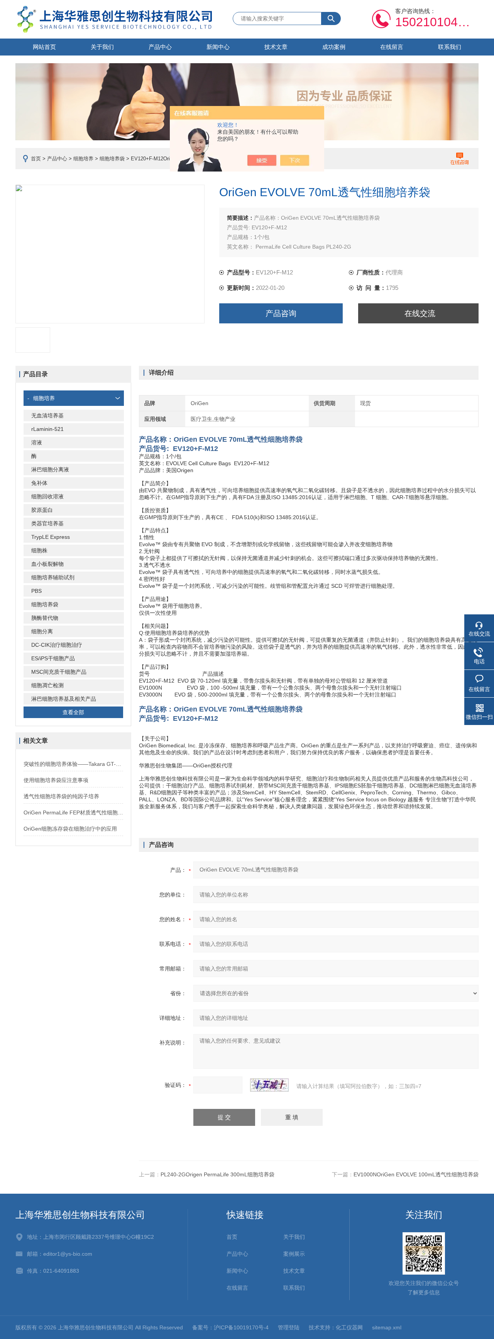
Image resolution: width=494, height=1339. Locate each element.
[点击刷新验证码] (269, 1085)
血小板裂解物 (47, 564)
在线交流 (419, 313)
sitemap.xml (386, 1327)
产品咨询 (281, 313)
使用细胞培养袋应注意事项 (56, 780)
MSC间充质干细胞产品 (58, 672)
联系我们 (449, 47)
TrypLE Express (50, 537)
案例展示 (294, 1254)
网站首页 (44, 47)
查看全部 (73, 712)
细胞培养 (83, 158)
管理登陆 (288, 1327)
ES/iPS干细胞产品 (53, 658)
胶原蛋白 (42, 510)
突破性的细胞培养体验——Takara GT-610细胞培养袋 (73, 764)
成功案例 (333, 47)
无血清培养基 (47, 415)
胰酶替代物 (44, 618)
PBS (36, 591)
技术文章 (276, 47)
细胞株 (39, 550)
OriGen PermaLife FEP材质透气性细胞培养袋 (73, 812)
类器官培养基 (47, 523)
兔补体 (39, 483)
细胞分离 (42, 631)
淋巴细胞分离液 (50, 469)
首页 (36, 158)
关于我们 (102, 47)
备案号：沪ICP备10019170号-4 (230, 1327)
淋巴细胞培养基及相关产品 (63, 699)
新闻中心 (218, 47)
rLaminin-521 (47, 429)
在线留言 (391, 47)
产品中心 (160, 47)
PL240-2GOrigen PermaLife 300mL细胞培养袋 (217, 1174)
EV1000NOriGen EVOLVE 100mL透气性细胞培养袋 (416, 1174)
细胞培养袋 (112, 158)
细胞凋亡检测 (47, 685)
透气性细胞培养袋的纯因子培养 (61, 796)
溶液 (36, 442)
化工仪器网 (349, 1327)
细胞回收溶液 (47, 496)
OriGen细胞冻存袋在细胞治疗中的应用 (70, 829)
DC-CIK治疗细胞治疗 (56, 645)
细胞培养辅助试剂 (52, 577)
